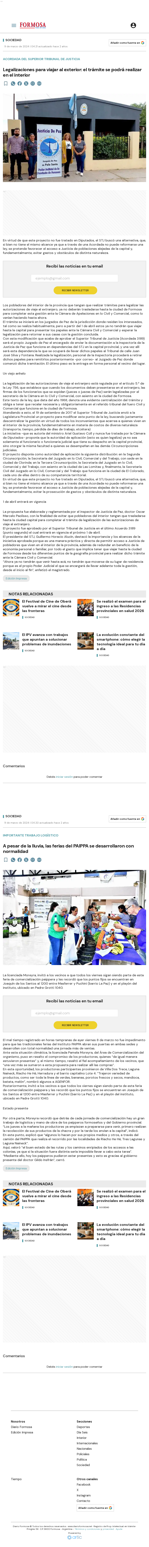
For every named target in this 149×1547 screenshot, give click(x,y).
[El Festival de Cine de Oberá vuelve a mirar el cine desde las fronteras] (11, 607)
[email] (33, 83)
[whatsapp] (13, 83)
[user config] (133, 25)
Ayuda (119, 1529)
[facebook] (19, 83)
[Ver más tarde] (6, 83)
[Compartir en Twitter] (26, 83)
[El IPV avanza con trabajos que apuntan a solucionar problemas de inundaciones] (11, 641)
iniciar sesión (64, 777)
